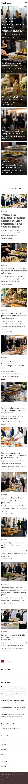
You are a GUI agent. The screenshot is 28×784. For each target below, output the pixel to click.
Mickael (4, 37)
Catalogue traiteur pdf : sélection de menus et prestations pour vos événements (12, 67)
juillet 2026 (4, 744)
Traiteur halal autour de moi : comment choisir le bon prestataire (12, 500)
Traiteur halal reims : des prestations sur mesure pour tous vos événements (13, 101)
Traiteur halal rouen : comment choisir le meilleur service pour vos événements (13, 169)
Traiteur (5, 14)
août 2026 (4, 740)
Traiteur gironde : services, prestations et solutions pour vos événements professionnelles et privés (13, 591)
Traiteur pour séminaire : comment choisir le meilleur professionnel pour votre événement (13, 220)
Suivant (9, 661)
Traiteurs (6, 3)
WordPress (15, 779)
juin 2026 (3, 749)
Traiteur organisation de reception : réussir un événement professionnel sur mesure (13, 135)
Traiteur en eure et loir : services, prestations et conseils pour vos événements (13, 455)
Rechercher (5, 669)
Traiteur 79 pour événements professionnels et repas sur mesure (12, 545)
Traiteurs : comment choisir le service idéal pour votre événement (13, 637)
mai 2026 (3, 754)
